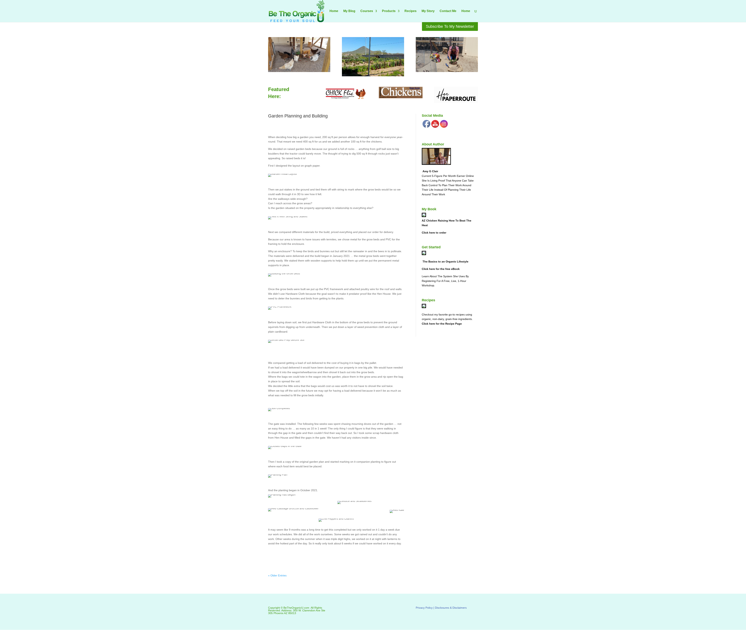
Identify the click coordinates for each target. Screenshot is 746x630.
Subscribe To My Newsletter (450, 26)
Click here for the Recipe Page (442, 323)
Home (333, 11)
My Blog (349, 11)
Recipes (410, 11)
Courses (366, 11)
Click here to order (434, 232)
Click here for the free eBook (441, 268)
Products (389, 11)
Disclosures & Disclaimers (451, 607)
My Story (428, 11)
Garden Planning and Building (298, 115)
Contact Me (448, 11)
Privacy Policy (424, 607)
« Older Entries (277, 575)
